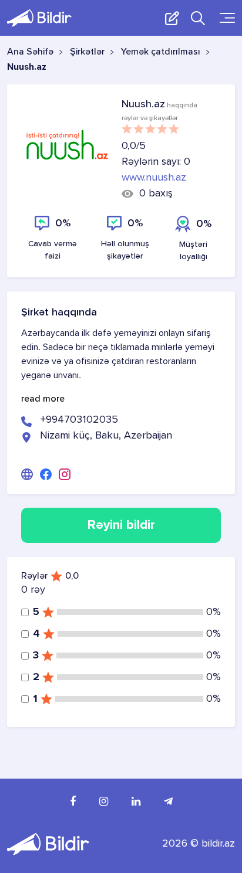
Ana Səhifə (30, 52)
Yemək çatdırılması (160, 52)
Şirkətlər (87, 52)
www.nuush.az (154, 177)
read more (43, 399)
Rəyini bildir (121, 525)
